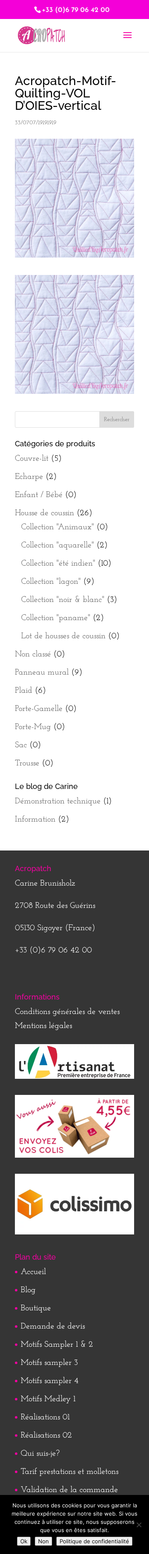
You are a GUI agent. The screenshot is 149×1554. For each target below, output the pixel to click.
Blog (28, 1290)
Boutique (36, 1308)
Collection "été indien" (58, 563)
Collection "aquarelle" (57, 545)
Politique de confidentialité (94, 1541)
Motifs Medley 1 (48, 1399)
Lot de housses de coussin (63, 636)
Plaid (23, 691)
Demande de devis (53, 1326)
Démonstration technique (58, 801)
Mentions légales (43, 1026)
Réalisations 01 (45, 1417)
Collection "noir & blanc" (62, 600)
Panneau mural (42, 672)
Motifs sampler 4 (50, 1381)
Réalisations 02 (46, 1435)
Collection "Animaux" (57, 527)
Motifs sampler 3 (49, 1363)
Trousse (27, 763)
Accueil (33, 1272)
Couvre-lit (31, 459)
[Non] (139, 1525)
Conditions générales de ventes (67, 1012)
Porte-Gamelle (38, 709)
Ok (23, 1541)
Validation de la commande (69, 1490)
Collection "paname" (55, 618)
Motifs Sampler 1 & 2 (57, 1345)
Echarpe (29, 477)
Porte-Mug (33, 727)
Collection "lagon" (51, 582)
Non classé (33, 654)
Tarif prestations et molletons (69, 1472)
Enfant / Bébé (38, 495)
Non (43, 1541)
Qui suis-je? (40, 1454)
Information (35, 819)
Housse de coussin (44, 513)
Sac (21, 745)
